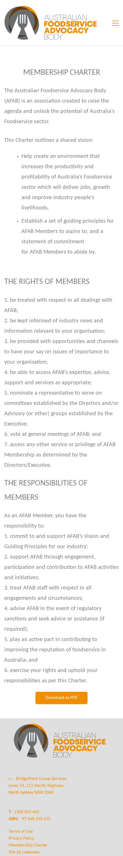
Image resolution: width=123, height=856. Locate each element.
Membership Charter (28, 845)
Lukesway (30, 852)
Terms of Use (21, 831)
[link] (60, 722)
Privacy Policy (21, 838)
